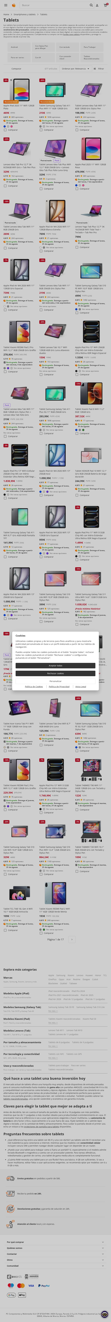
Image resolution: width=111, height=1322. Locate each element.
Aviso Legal (80, 686)
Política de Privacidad (59, 686)
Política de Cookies (34, 686)
